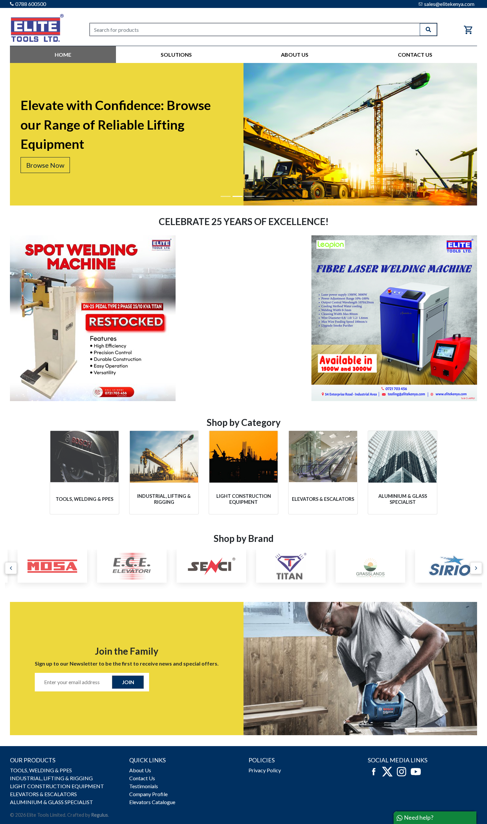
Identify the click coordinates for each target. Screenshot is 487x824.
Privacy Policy (264, 770)
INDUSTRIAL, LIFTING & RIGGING (51, 778)
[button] (11, 568)
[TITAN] (283, 566)
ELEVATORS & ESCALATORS (43, 794)
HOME (63, 54)
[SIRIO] (442, 566)
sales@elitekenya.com (449, 4)
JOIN (128, 682)
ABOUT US (294, 54)
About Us (140, 770)
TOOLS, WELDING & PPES (41, 770)
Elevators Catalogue (152, 802)
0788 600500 (30, 4)
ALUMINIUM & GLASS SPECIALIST (51, 802)
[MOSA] (45, 566)
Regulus (99, 815)
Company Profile (148, 794)
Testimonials (143, 786)
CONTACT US (415, 54)
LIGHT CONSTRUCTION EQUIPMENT (57, 786)
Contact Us (142, 778)
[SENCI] (204, 566)
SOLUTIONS (176, 54)
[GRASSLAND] (363, 566)
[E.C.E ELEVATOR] (124, 566)
